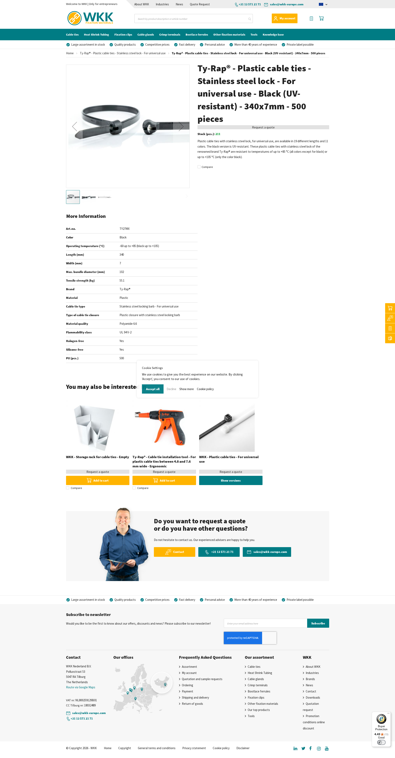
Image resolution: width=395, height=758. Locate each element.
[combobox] (193, 18)
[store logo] (83, 18)
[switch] (381, 742)
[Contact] (390, 318)
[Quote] (390, 328)
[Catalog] (390, 338)
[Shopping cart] (390, 308)
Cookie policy (205, 389)
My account (287, 18)
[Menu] (388, 714)
